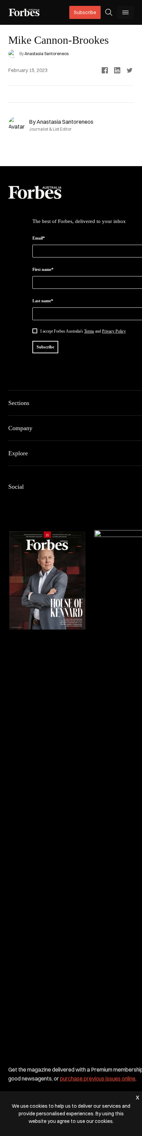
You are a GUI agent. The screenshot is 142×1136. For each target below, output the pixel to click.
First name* (42, 269)
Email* (38, 238)
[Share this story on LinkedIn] (117, 70)
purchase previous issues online (97, 1078)
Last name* (42, 300)
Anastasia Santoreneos (46, 53)
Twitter (62, 501)
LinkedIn (29, 501)
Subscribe (85, 12)
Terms (89, 331)
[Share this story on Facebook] (105, 70)
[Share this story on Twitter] (129, 70)
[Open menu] (125, 12)
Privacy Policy (114, 331)
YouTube (78, 501)
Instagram (45, 501)
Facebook (12, 501)
